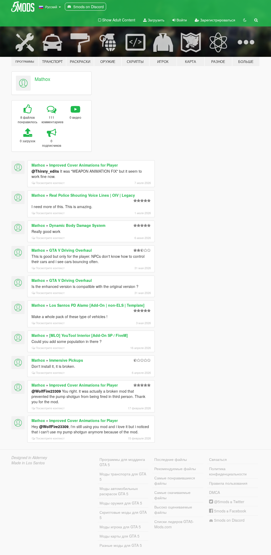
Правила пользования (228, 483)
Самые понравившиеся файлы (174, 480)
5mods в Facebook (229, 510)
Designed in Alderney (29, 457)
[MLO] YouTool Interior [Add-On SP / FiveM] (88, 335)
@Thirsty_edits (45, 171)
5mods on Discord (229, 520)
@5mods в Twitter (228, 501)
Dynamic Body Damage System (77, 225)
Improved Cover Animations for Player (83, 165)
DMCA (214, 492)
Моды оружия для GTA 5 (121, 503)
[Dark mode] (244, 19)
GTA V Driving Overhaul (70, 250)
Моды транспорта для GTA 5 (123, 476)
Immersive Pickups (66, 360)
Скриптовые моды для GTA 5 (123, 515)
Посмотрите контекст (50, 183)
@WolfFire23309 (46, 391)
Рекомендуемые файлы (175, 468)
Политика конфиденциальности (228, 471)
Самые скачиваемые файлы (172, 495)
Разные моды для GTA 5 (121, 545)
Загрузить (155, 19)
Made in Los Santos (28, 462)
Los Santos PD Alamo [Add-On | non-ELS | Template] (96, 305)
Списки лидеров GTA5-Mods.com (174, 524)
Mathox (42, 78)
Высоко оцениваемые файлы (173, 509)
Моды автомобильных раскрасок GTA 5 (119, 491)
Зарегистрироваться (217, 19)
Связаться (218, 459)
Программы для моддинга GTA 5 (122, 462)
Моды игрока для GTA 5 (120, 526)
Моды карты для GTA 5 (119, 536)
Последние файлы (170, 459)
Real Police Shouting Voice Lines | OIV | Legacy (92, 195)
